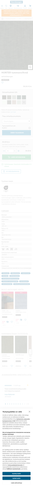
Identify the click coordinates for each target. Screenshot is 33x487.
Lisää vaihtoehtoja (16, 483)
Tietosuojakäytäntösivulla (15, 465)
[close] (29, 411)
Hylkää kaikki (16, 478)
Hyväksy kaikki (16, 473)
